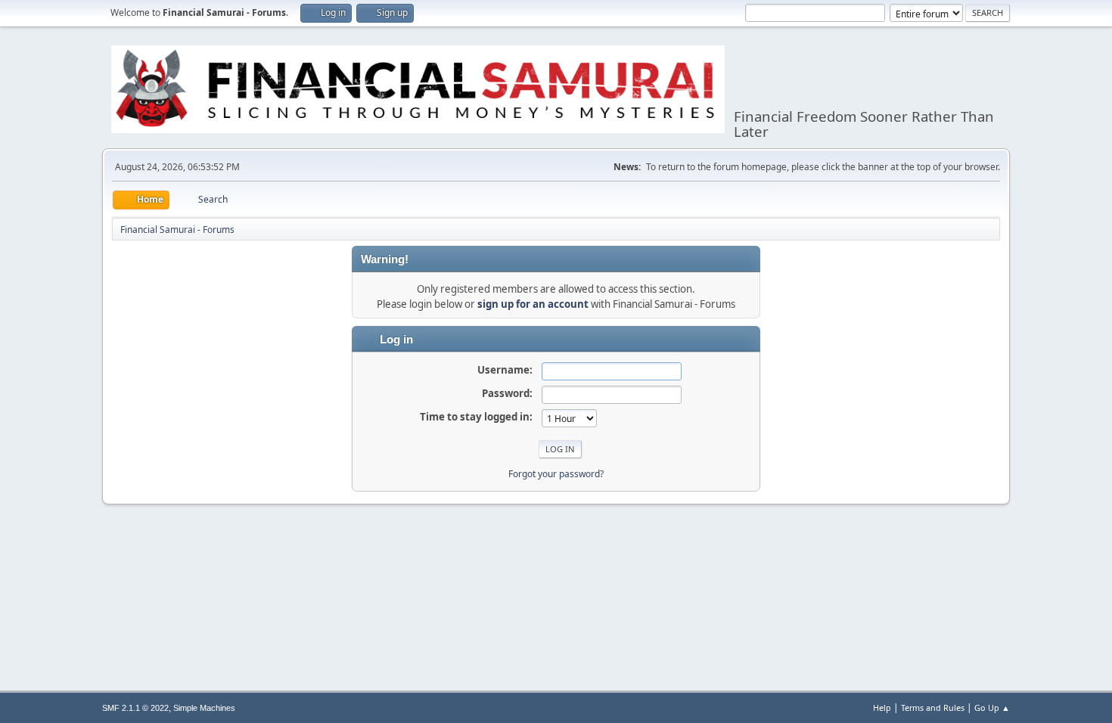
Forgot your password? (556, 473)
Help (882, 707)
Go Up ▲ (992, 707)
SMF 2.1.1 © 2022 (135, 707)
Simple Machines (204, 707)
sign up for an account (533, 304)
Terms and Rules (932, 707)
